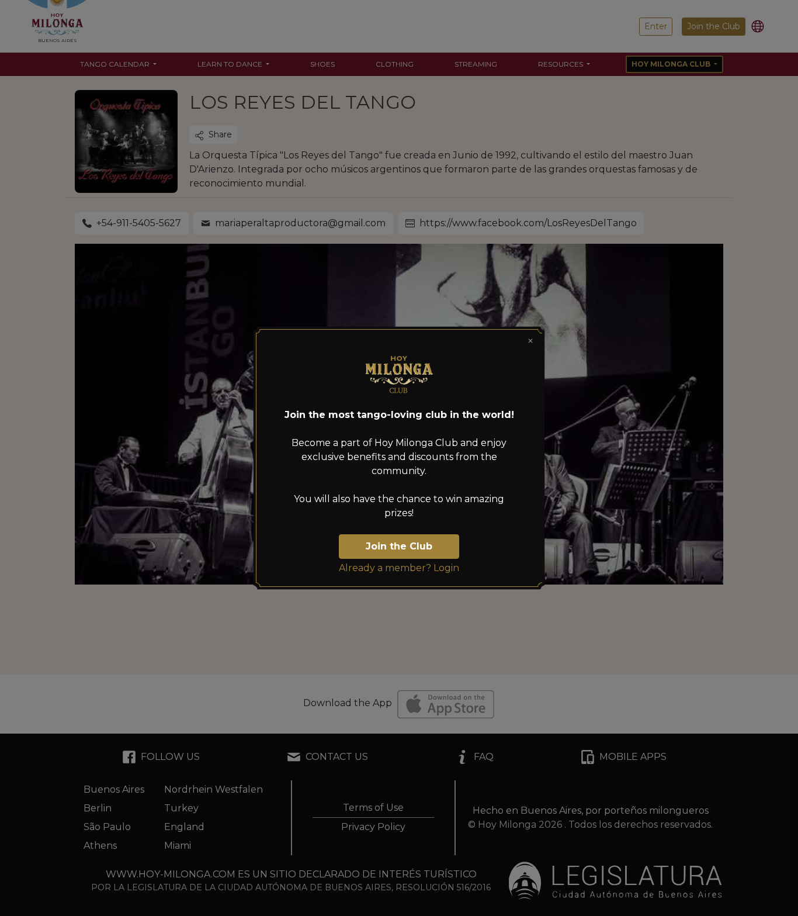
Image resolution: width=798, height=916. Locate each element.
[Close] (530, 340)
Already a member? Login (399, 567)
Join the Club (399, 546)
